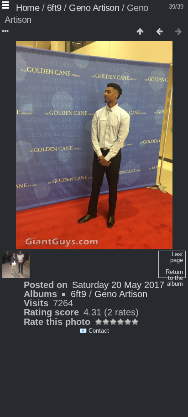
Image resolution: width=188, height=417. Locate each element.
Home (27, 8)
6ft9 (54, 8)
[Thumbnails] (140, 31)
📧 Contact (94, 330)
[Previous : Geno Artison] (159, 31)
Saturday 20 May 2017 (118, 285)
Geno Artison (94, 8)
